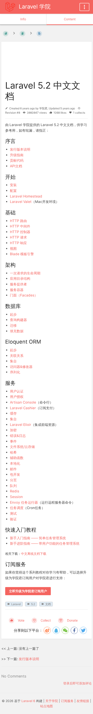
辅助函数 (16, 458)
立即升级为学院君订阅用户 (28, 591)
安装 (13, 185)
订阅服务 (67, 701)
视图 (13, 248)
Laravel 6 (28, 701)
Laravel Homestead (26, 196)
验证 (13, 519)
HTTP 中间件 (20, 226)
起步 (13, 314)
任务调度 (16, 508)
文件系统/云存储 (22, 447)
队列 (13, 486)
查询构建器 (18, 320)
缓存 (13, 413)
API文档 (16, 166)
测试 (13, 513)
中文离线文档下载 (33, 554)
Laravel (16, 604)
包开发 (15, 474)
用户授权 (16, 397)
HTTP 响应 (18, 243)
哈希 (13, 452)
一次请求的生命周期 (25, 273)
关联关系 (16, 356)
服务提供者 (18, 284)
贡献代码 (16, 160)
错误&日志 (18, 436)
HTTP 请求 (18, 237)
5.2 (33, 604)
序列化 (15, 372)
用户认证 (16, 391)
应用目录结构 (20, 278)
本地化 (15, 463)
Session (16, 497)
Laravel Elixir (20, 424)
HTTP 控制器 (20, 232)
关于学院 (51, 701)
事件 (13, 441)
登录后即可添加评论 (77, 683)
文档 (48, 604)
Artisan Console (23, 402)
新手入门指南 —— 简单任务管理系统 (38, 538)
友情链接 (83, 701)
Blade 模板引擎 (22, 254)
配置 (13, 190)
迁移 (13, 325)
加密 (13, 430)
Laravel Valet (21, 202)
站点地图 (46, 706)
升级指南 (16, 155)
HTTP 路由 (18, 221)
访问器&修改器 (21, 367)
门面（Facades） (24, 295)
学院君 (43, 108)
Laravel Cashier (23, 408)
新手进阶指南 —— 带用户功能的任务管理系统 (44, 543)
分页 (13, 480)
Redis (14, 491)
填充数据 (16, 331)
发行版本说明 (20, 149)
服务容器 (16, 290)
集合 (13, 361)
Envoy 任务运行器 (24, 502)
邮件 (13, 469)
